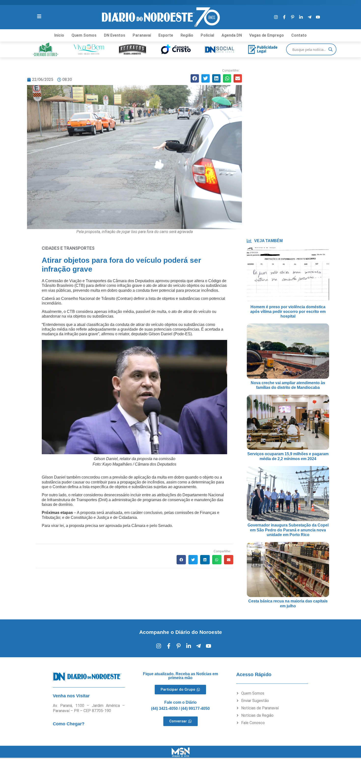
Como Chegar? (68, 723)
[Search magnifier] (330, 49)
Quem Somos (84, 35)
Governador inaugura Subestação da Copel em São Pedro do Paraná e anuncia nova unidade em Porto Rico (288, 530)
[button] (195, 78)
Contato (299, 35)
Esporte (165, 35)
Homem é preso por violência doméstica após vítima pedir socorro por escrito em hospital (288, 311)
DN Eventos (114, 35)
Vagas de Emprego (266, 35)
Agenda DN (232, 35)
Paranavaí (142, 35)
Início (59, 35)
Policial (207, 35)
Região (186, 35)
